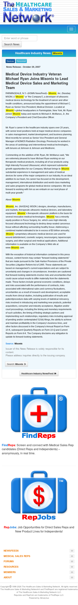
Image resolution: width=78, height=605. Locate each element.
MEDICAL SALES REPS (17, 556)
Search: (15, 364)
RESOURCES (11, 566)
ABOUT (8, 577)
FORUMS (9, 561)
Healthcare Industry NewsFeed (37, 373)
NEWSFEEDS (11, 550)
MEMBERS (10, 572)
